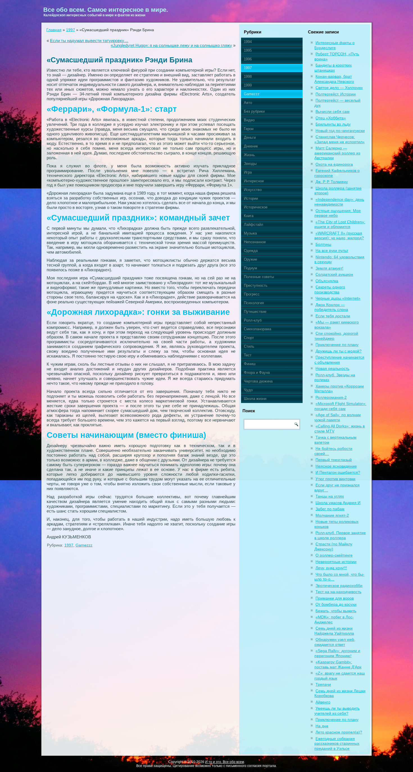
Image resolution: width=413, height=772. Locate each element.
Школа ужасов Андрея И (338, 502)
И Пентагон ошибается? (338, 472)
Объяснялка (327, 281)
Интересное (254, 181)
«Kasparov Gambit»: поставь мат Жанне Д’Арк (337, 664)
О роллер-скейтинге (334, 555)
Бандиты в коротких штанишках (333, 67)
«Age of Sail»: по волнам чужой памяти (337, 417)
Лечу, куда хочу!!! (331, 568)
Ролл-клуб (253, 320)
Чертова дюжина (258, 381)
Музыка (250, 233)
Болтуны (323, 244)
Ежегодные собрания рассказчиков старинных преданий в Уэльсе (336, 743)
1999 (248, 85)
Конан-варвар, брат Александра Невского (334, 79)
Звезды (250, 163)
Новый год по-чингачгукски (340, 130)
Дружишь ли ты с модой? (339, 351)
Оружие (250, 259)
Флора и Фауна (257, 372)
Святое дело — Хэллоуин (339, 87)
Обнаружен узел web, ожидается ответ (334, 642)
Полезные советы (259, 277)
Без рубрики (254, 111)
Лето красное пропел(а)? (339, 732)
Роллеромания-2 (331, 397)
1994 (248, 42)
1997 (70, 30)
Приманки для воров (335, 598)
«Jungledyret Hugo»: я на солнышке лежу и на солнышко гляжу (171, 45)
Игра (248, 172)
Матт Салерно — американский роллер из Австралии (337, 153)
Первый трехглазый (334, 459)
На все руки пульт (332, 250)
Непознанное (255, 242)
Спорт (249, 338)
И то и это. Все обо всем (224, 762)
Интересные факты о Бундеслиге (334, 45)
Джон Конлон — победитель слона (331, 307)
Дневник (251, 146)
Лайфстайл (253, 224)
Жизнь (249, 155)
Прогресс (252, 294)
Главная (54, 30)
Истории (251, 198)
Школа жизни (255, 399)
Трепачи (323, 684)
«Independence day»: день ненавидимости (339, 202)
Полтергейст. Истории (336, 94)
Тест (247, 355)
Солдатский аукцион (334, 274)
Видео (249, 120)
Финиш (249, 364)
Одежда (251, 251)
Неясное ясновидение (336, 466)
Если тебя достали (333, 316)
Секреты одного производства (329, 289)
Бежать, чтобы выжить (336, 611)
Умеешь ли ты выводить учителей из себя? (337, 711)
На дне (322, 726)
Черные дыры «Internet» (338, 298)
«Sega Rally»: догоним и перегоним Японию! (337, 653)
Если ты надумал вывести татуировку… (89, 40)
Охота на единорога (334, 164)
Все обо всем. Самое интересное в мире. (105, 9)
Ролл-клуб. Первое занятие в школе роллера (340, 535)
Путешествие (255, 311)
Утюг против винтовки (335, 479)
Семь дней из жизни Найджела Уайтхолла (334, 631)
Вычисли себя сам (333, 111)
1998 (248, 76)
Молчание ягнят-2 (332, 515)
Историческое (255, 207)
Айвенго (323, 702)
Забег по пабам (330, 509)
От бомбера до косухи (336, 604)
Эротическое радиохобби (339, 585)
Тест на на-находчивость (338, 591)
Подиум (250, 268)
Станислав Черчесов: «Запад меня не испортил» (339, 139)
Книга (248, 216)
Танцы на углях (330, 496)
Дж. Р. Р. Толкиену (332, 181)
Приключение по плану (337, 344)
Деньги (250, 137)
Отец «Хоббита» (331, 118)
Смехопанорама (257, 329)
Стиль (249, 346)
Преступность (255, 285)
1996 (248, 59)
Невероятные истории (336, 561)
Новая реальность (332, 368)
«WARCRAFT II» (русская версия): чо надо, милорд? (339, 235)
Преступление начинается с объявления (339, 360)
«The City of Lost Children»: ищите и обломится (339, 224)
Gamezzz (84, 545)
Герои (248, 129)
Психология (254, 303)
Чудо (248, 390)
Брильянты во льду (333, 124)
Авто (248, 103)
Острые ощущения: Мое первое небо (337, 213)
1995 (248, 50)
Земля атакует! (329, 268)
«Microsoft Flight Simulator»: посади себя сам (340, 406)
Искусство (253, 190)
